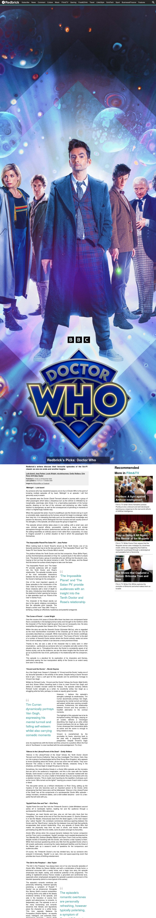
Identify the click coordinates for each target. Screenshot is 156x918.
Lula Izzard (30, 473)
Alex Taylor (38, 476)
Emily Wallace (75, 473)
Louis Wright (51, 473)
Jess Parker (40, 473)
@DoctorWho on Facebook (41, 483)
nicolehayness (63, 473)
